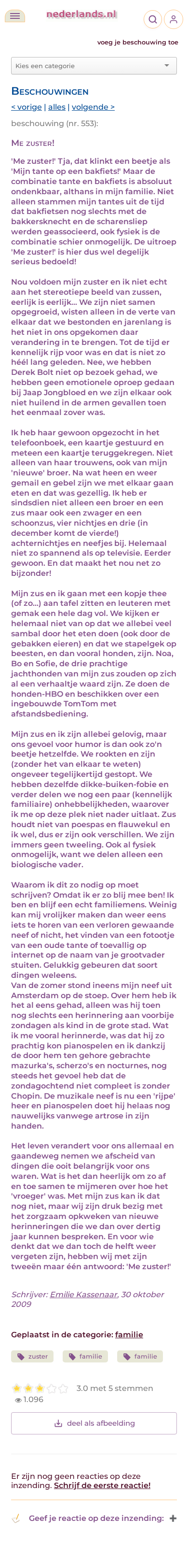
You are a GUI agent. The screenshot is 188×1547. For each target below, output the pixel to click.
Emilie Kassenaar (83, 1294)
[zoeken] (153, 19)
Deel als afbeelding (101, 1423)
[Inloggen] (173, 19)
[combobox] (88, 65)
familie (129, 1334)
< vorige (26, 107)
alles (57, 107)
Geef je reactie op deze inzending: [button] (96, 1518)
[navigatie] (15, 16)
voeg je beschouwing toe (137, 42)
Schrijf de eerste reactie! (102, 1485)
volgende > (93, 107)
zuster (38, 1356)
